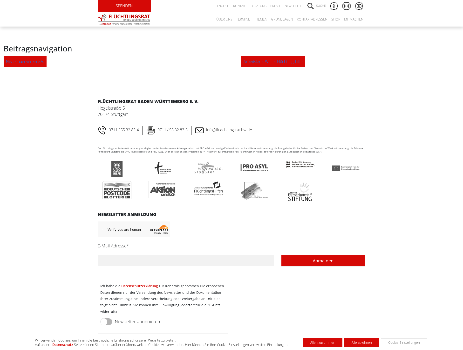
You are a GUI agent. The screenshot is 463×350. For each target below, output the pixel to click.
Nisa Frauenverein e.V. (25, 61)
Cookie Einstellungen (404, 342)
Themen (260, 19)
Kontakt (240, 6)
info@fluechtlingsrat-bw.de (229, 130)
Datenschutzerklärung (139, 286)
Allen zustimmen (322, 342)
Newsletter (294, 6)
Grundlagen (282, 19)
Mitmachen (353, 19)
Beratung (258, 6)
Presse (275, 6)
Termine (243, 19)
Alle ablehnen (362, 342)
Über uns (224, 19)
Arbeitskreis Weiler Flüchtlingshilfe (273, 61)
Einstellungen (277, 345)
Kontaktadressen (312, 19)
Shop (335, 19)
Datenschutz (62, 344)
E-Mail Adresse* (113, 246)
